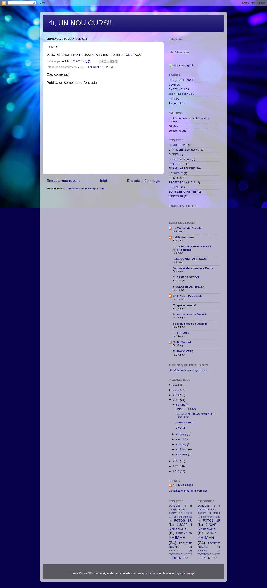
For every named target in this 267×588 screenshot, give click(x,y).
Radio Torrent (182, 342)
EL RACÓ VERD (183, 351)
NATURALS (176, 173)
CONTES (174, 84)
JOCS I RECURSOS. (181, 94)
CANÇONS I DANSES (182, 80)
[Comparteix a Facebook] (112, 61)
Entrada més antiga (143, 181)
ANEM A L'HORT (185, 422)
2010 (176, 471)
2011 (176, 466)
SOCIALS (174, 187)
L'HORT (180, 427)
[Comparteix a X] (109, 61)
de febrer (182, 449)
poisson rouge (177, 130)
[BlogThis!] (105, 61)
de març (181, 444)
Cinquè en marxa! (184, 305)
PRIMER (111, 66)
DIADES (174, 154)
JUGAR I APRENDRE (91, 66)
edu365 (173, 126)
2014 (176, 395)
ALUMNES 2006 (183, 485)
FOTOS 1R (176, 163)
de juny (181, 404)
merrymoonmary (147, 573)
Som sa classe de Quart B (190, 323)
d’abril (180, 439)
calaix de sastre (183, 237)
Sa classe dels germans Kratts (193, 268)
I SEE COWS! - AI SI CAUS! (190, 258)
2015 (176, 389)
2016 (176, 384)
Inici (103, 181)
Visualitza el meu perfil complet (188, 490)
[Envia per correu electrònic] (101, 61)
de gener (182, 454)
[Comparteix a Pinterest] (116, 61)
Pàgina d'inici (177, 103)
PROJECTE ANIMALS (182, 182)
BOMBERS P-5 (178, 145)
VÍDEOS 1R (176, 196)
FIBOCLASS (181, 333)
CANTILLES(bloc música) (184, 149)
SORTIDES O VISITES (183, 191)
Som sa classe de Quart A (190, 314)
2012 (176, 461)
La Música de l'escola (187, 228)
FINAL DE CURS (185, 409)
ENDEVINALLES (179, 89)
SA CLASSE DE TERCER (188, 286)
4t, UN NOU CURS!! (80, 23)
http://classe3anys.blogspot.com (188, 370)
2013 (176, 400)
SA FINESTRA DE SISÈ (187, 295)
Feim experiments (180, 159)
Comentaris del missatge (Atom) (86, 188)
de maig (181, 434)
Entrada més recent (63, 181)
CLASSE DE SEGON (186, 277)
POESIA (174, 98)
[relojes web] (179, 61)
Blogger (190, 573)
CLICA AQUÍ (134, 54)
